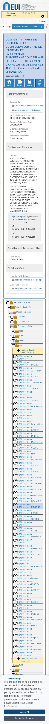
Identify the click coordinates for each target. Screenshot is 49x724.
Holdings (7, 26)
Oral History (37, 26)
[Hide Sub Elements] (7, 303)
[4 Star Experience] (32, 13)
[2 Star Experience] (26, 13)
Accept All (24, 712)
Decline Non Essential (24, 718)
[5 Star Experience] (35, 13)
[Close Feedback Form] (42, 16)
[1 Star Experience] (23, 13)
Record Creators (21, 26)
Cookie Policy (11, 695)
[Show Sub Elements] (11, 317)
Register (21, 216)
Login (41, 21)
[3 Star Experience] (29, 13)
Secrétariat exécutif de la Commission (30, 110)
